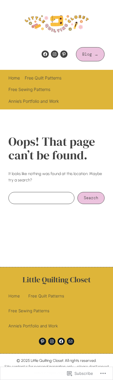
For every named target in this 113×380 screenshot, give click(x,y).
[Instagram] (54, 54)
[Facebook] (45, 54)
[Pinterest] (63, 54)
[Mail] (70, 341)
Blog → (90, 54)
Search (91, 197)
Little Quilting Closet (57, 279)
